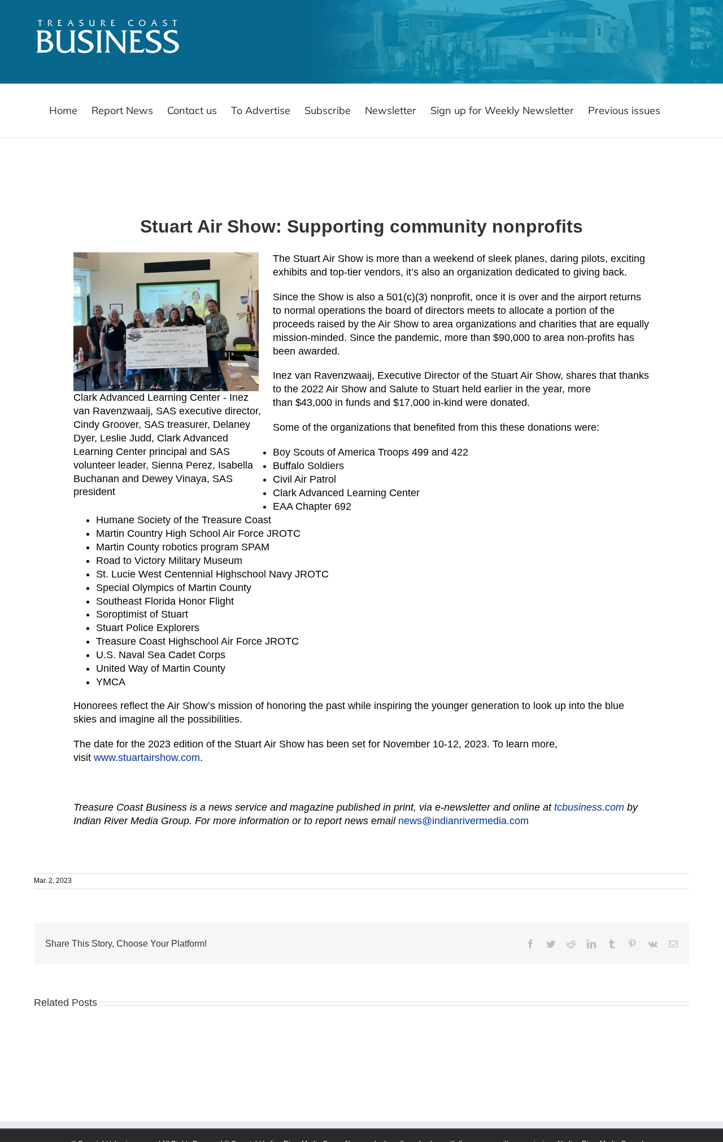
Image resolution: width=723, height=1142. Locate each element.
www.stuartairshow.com (147, 757)
